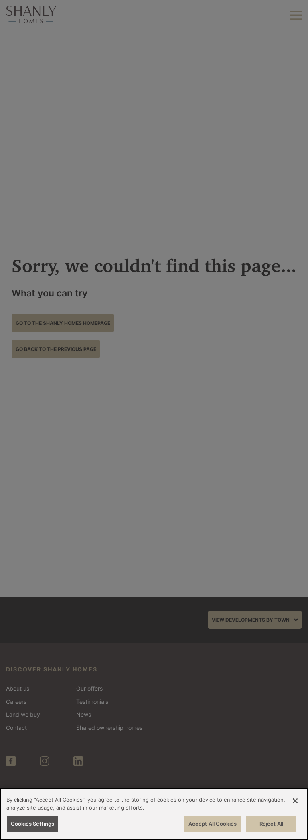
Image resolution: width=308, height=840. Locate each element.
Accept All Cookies (212, 823)
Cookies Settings (32, 823)
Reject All (271, 823)
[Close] (295, 801)
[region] (154, 814)
